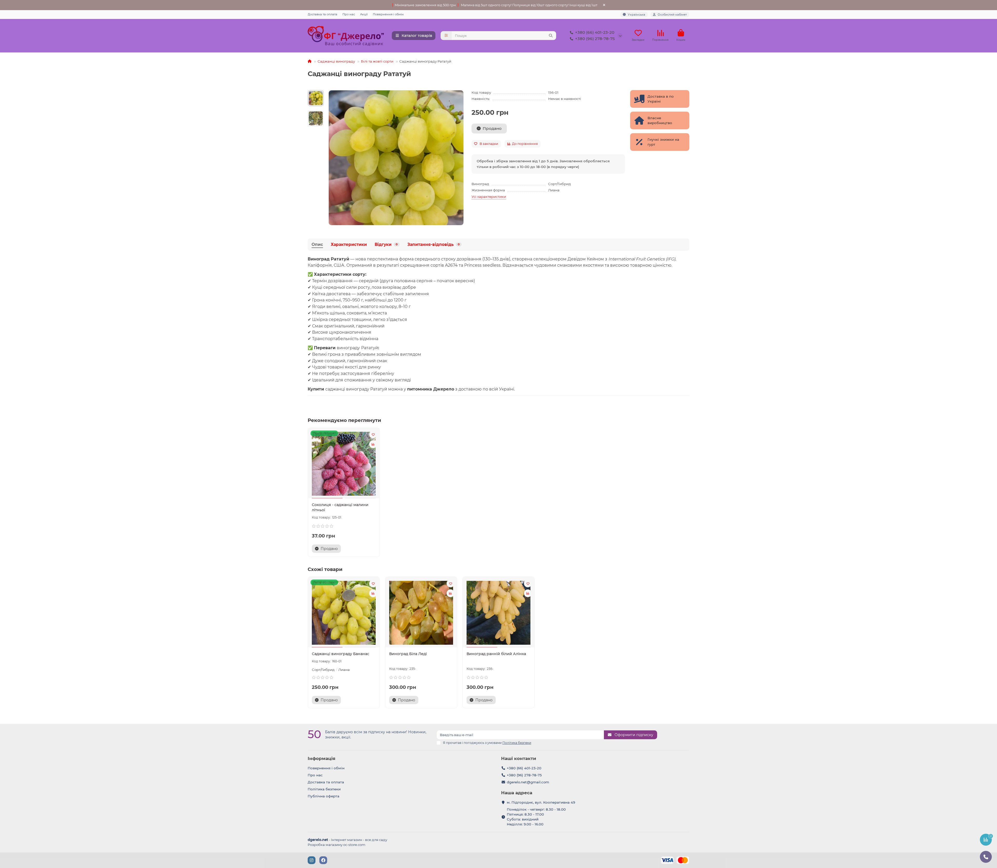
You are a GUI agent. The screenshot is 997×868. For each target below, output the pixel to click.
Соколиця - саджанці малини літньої (340, 507)
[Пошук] (550, 35)
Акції (364, 14)
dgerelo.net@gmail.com (528, 782)
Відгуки (386, 244)
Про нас (348, 14)
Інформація (321, 758)
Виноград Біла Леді (408, 653)
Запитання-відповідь (433, 244)
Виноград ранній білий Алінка (496, 653)
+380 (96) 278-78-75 (595, 38)
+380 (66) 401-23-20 (594, 32)
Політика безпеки (324, 789)
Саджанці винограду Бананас (340, 653)
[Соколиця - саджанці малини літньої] (344, 464)
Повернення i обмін (388, 14)
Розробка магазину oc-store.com (336, 845)
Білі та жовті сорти (377, 61)
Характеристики (349, 244)
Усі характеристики (488, 196)
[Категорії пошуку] (446, 35)
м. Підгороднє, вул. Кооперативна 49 (541, 802)
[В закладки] (373, 434)
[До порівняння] (373, 444)
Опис (317, 244)
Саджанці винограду (336, 61)
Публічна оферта (323, 796)
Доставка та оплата (322, 14)
